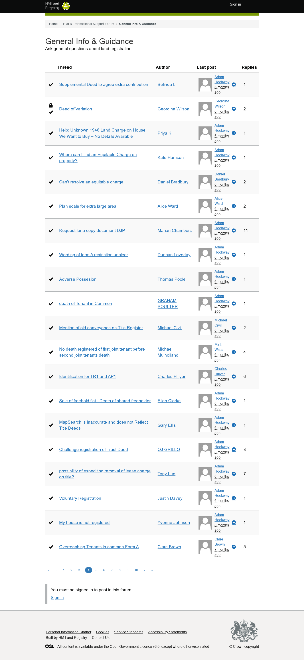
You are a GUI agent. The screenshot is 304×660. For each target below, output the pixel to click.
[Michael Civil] (205, 328)
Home (53, 24)
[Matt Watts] (205, 352)
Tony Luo (166, 473)
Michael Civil (170, 327)
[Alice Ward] (205, 206)
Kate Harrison (171, 157)
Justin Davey (170, 498)
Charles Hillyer (171, 376)
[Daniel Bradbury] (205, 182)
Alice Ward (168, 206)
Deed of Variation (75, 109)
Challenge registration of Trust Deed (93, 449)
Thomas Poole (172, 279)
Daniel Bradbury (173, 182)
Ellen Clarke (169, 400)
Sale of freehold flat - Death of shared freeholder (105, 400)
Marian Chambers (175, 230)
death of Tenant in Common (85, 303)
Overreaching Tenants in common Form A (99, 546)
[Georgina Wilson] (205, 109)
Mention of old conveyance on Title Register (101, 327)
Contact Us (100, 638)
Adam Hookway (222, 79)
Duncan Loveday (174, 254)
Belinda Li (167, 84)
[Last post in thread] (233, 84)
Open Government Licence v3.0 (135, 646)
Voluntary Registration (80, 498)
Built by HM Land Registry (66, 638)
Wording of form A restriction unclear (93, 254)
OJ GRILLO (169, 449)
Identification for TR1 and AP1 (87, 376)
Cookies (102, 632)
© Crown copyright (244, 646)
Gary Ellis (167, 425)
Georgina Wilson (173, 109)
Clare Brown (169, 546)
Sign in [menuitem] (235, 4)
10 (136, 570)
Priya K (164, 133)
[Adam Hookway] (205, 84)
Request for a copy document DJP (92, 230)
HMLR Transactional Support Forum (88, 24)
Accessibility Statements (167, 632)
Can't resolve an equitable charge (91, 182)
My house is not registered (84, 522)
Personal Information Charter (68, 632)
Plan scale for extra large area (87, 206)
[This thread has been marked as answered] (51, 84)
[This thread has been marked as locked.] (51, 105)
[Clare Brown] (205, 547)
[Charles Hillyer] (205, 377)
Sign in (57, 597)
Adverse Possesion (78, 279)
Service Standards (128, 632)
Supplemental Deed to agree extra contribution (103, 84)
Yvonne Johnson (174, 522)
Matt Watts (219, 346)
